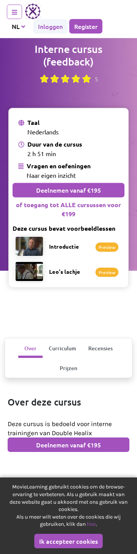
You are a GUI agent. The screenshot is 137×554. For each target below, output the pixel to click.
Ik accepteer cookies (68, 541)
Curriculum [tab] (62, 348)
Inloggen (50, 26)
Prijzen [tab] (68, 368)
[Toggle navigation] (14, 12)
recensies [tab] (100, 348)
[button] (68, 246)
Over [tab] (30, 348)
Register (85, 26)
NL (16, 26)
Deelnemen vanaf (68, 190)
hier (91, 524)
